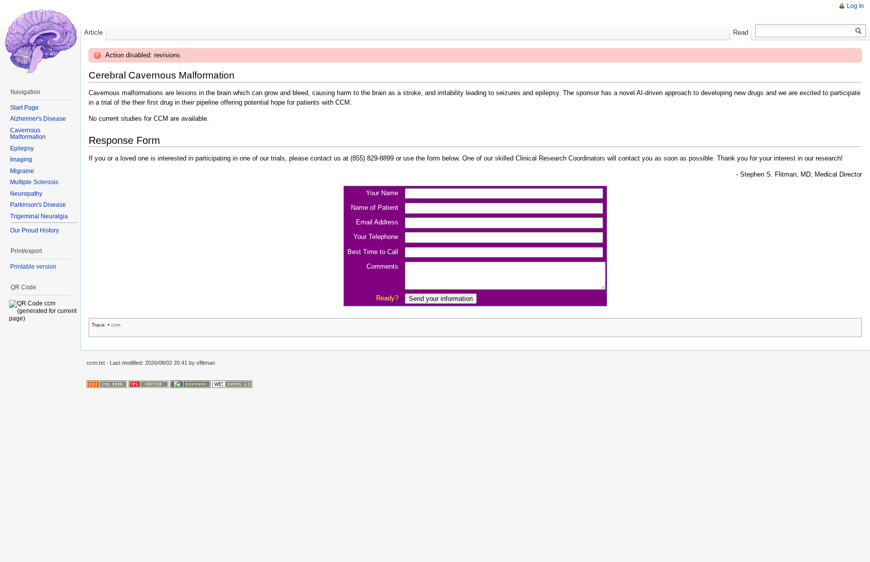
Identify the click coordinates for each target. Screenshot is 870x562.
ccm (115, 325)
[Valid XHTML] (232, 384)
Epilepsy (22, 148)
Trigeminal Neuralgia (39, 216)
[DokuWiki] (190, 384)
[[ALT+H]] (40, 40)
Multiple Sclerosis (34, 182)
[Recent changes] (107, 384)
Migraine (22, 171)
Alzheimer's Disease (38, 118)
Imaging (21, 159)
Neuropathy (26, 193)
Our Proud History (34, 230)
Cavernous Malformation (28, 134)
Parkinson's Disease (38, 204)
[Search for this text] (858, 31)
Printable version (33, 266)
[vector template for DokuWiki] (148, 384)
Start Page (24, 107)
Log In (855, 6)
